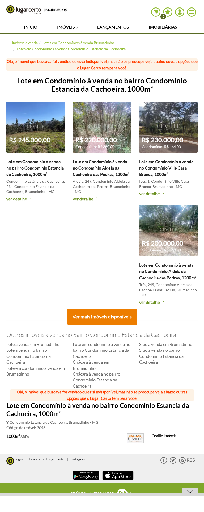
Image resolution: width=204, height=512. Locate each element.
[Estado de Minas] (55, 9)
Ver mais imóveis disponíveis (102, 317)
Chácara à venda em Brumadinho (91, 365)
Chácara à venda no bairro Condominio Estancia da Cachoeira (96, 380)
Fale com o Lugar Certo (46, 459)
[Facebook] (163, 462)
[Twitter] (173, 462)
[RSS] (187, 462)
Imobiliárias (163, 27)
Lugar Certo (23, 9)
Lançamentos (113, 27)
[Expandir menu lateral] (191, 12)
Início (30, 27)
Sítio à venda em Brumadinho (165, 344)
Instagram (78, 459)
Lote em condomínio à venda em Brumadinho (35, 371)
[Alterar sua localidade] (155, 12)
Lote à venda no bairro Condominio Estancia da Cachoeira (28, 356)
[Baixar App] (86, 480)
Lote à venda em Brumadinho (33, 344)
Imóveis (66, 27)
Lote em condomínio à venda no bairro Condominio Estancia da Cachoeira (101, 350)
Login (18, 459)
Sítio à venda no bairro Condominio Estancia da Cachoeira (161, 356)
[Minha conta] (179, 12)
